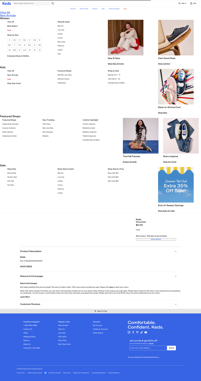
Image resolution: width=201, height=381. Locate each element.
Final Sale (10, 185)
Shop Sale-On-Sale (166, 211)
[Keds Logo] (7, 3)
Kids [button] (103, 9)
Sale (9, 30)
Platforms (61, 46)
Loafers (60, 50)
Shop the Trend (169, 162)
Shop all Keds (141, 222)
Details (151, 343)
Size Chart (62, 340)
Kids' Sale (10, 181)
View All (73, 9)
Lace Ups (61, 333)
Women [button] (94, 9)
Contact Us (27, 329)
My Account (97, 325)
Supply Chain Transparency (81, 373)
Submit (171, 348)
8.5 (29, 45)
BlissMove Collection (90, 132)
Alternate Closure (63, 79)
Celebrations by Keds (9, 136)
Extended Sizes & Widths (18, 56)
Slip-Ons (60, 26)
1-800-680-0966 (30, 325)
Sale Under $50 (113, 177)
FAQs (25, 333)
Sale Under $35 (113, 173)
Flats (59, 54)
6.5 (9, 45)
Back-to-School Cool (169, 107)
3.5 (14, 40)
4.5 (24, 40)
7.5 (19, 45)
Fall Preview (47, 124)
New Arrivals (84, 9)
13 (34, 50)
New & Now (114, 58)
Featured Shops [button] (114, 9)
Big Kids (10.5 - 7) (114, 75)
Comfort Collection (89, 124)
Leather (60, 34)
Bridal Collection (7, 132)
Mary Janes (61, 42)
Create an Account (100, 329)
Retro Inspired (170, 156)
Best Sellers (12, 26)
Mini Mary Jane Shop (65, 75)
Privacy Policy (21, 373)
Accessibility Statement (98, 373)
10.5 (14, 50)
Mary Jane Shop (48, 128)
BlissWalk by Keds (89, 128)
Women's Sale (12, 177)
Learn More (25, 297)
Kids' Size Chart (14, 83)
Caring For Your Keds (31, 348)
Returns (26, 340)
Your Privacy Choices (54, 373)
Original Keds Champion (10, 124)
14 (39, 50)
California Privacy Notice (34, 373)
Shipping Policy (29, 337)
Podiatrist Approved (89, 136)
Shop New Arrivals (116, 64)
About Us (27, 344)
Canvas (60, 38)
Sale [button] (125, 9)
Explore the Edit (130, 162)
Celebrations (62, 83)
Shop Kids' (162, 113)
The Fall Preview (131, 156)
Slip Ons (61, 329)
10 (9, 50)
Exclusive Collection (9, 128)
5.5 (34, 40)
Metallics (45, 136)
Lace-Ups (61, 30)
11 (19, 50)
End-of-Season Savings (171, 205)
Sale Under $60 (113, 181)
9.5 (39, 45)
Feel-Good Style (166, 58)
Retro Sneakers (48, 132)
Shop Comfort (164, 64)
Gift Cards (62, 337)
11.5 (24, 50)
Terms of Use (67, 373)
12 (29, 50)
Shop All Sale (11, 173)
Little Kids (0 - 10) (114, 79)
